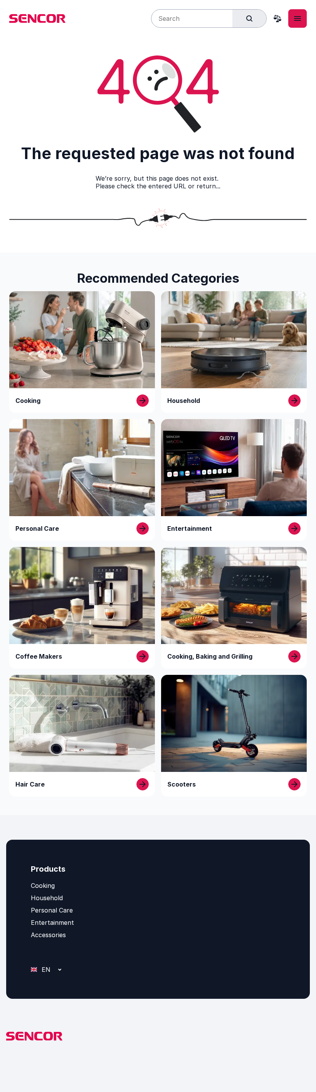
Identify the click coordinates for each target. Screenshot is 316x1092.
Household (47, 898)
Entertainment (52, 922)
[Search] (249, 18)
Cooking (43, 885)
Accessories (48, 935)
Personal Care (52, 910)
